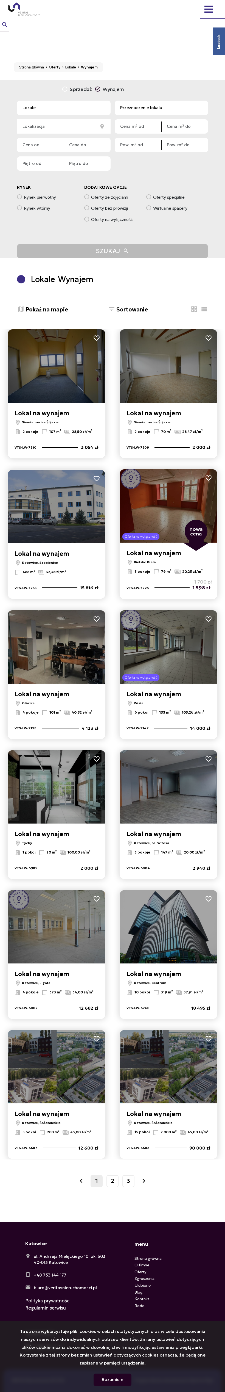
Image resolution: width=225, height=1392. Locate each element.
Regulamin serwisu (45, 1308)
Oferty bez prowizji (109, 208)
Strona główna (148, 1258)
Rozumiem (112, 1379)
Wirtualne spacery (170, 208)
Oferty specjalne (169, 197)
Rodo (139, 1305)
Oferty (140, 1271)
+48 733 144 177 (50, 1275)
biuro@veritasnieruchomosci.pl (65, 1287)
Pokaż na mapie (47, 309)
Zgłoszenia (144, 1278)
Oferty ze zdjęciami (109, 197)
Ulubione (142, 1285)
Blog (138, 1292)
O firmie (141, 1265)
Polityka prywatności (48, 1301)
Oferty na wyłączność (112, 219)
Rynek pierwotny (40, 197)
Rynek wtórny (37, 208)
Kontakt (141, 1298)
